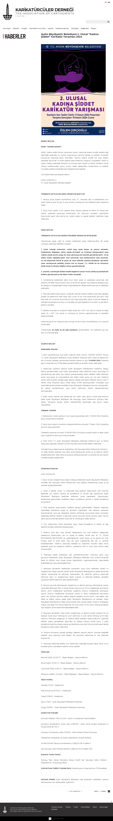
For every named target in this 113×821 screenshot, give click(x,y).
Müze (95, 807)
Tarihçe (68, 807)
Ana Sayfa (6, 28)
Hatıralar (54, 809)
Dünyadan (75, 28)
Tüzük (75, 807)
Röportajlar (103, 807)
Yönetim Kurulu (56, 807)
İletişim (93, 28)
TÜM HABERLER (74, 791)
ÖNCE (96, 791)
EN (109, 2)
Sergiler (24, 28)
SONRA (103, 791)
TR (106, 2)
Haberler (16, 28)
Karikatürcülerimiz (62, 28)
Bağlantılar (85, 28)
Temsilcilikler (85, 807)
